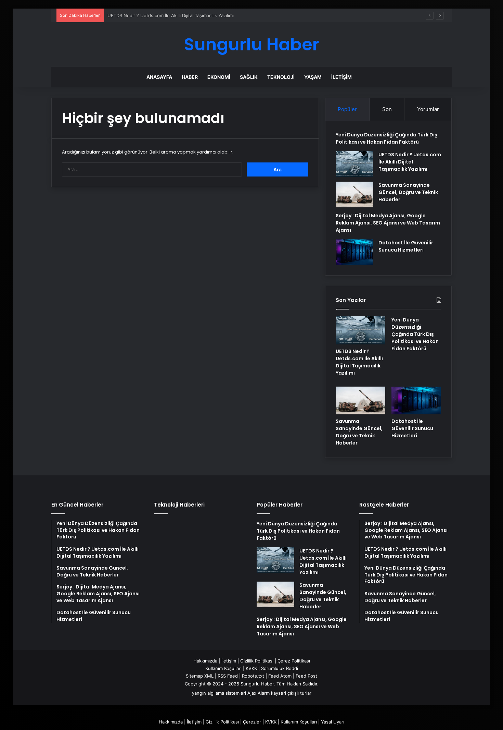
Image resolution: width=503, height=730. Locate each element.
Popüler (347, 109)
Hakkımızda (205, 661)
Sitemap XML (200, 676)
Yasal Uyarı (332, 722)
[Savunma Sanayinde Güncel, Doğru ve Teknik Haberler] (354, 194)
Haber (190, 77)
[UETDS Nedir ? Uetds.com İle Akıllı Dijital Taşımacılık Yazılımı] (354, 164)
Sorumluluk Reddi (279, 668)
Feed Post (306, 676)
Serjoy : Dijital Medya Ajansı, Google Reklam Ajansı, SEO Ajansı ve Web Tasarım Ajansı (388, 222)
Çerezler (252, 722)
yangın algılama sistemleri (219, 693)
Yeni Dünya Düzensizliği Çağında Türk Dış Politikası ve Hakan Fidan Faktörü (386, 138)
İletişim (341, 77)
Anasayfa (159, 77)
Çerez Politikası (294, 661)
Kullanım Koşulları (223, 668)
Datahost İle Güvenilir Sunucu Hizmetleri (405, 246)
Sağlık (249, 77)
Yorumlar (428, 109)
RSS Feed (228, 676)
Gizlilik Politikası (256, 661)
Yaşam (313, 77)
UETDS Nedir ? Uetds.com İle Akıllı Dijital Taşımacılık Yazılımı (170, 15)
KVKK (251, 668)
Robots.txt (253, 676)
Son (387, 109)
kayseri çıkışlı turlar (291, 693)
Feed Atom (280, 676)
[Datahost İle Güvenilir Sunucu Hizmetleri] (354, 252)
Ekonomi (218, 77)
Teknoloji (281, 77)
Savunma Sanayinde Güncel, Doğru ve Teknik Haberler (408, 192)
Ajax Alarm (258, 693)
